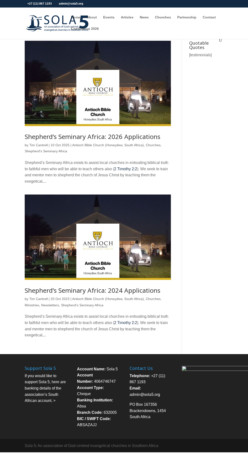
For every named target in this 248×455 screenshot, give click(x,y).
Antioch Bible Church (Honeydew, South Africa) (108, 145)
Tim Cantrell (38, 145)
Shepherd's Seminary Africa (46, 151)
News (144, 17)
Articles (127, 17)
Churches (163, 17)
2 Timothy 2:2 (125, 169)
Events (109, 17)
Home (75, 17)
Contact (209, 17)
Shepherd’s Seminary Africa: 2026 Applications (92, 136)
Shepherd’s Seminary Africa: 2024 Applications (92, 290)
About (92, 17)
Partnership (186, 17)
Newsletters (50, 305)
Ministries (32, 305)
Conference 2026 (85, 29)
